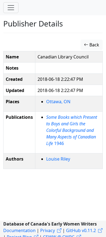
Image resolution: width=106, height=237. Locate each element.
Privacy (47, 230)
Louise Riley (58, 159)
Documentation (19, 230)
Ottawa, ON (58, 102)
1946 (71, 130)
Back (93, 45)
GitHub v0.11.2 (81, 230)
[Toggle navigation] (10, 7)
